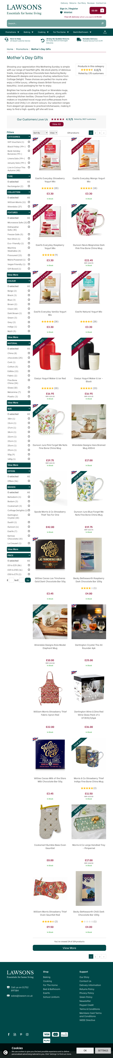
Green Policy (86, 996)
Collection (14, 191)
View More (69, 948)
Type (10, 176)
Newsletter (85, 1000)
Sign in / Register (69, 8)
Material (12, 343)
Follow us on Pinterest (21, 1034)
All (28, 181)
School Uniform (51, 996)
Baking (46, 976)
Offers (11, 470)
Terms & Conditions (90, 1008)
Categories (14, 136)
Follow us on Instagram (27, 1034)
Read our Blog (15, 1034)
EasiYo (46, 992)
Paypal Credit (87, 1004)
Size (10, 408)
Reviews (91, 2)
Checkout (95, 10)
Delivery (64, 2)
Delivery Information (90, 984)
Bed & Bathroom (51, 988)
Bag (102, 10)
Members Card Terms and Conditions (91, 1014)
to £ (16, 580)
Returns (72, 2)
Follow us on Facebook (8, 1034)
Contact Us (85, 980)
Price (10, 555)
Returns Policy (87, 988)
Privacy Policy (87, 992)
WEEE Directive (87, 1019)
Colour (12, 280)
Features (13, 212)
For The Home (50, 984)
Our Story (84, 976)
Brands (11, 486)
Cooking (47, 980)
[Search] (102, 23)
